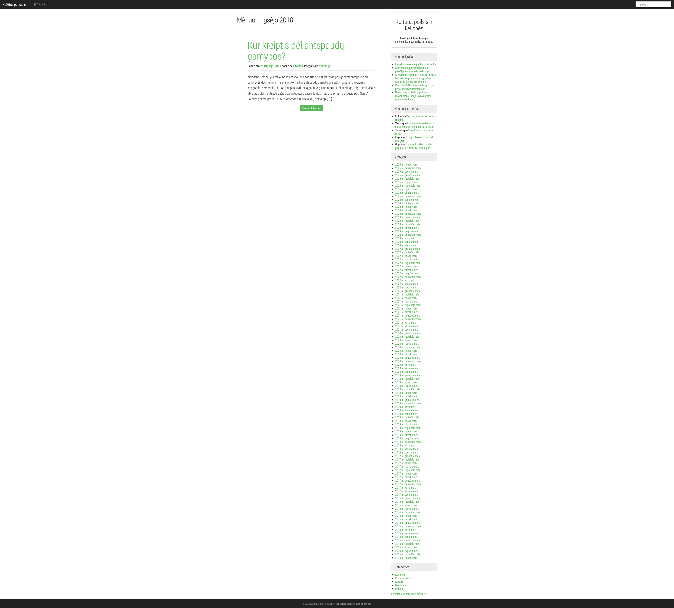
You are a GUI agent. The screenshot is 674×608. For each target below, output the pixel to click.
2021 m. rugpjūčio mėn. (408, 305)
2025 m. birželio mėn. (407, 192)
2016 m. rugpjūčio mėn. (408, 512)
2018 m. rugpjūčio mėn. (408, 428)
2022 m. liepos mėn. (406, 266)
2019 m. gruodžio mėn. (408, 375)
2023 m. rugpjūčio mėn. (408, 224)
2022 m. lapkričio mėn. (407, 252)
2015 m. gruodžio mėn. (408, 540)
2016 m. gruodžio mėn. (408, 498)
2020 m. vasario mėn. (407, 368)
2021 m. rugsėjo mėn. (407, 301)
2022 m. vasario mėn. (407, 284)
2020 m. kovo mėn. (405, 364)
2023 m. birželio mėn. (407, 227)
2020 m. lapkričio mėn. (407, 336)
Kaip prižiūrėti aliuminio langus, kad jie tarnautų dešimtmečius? (414, 87)
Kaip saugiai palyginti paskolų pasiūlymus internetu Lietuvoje (412, 69)
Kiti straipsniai (403, 578)
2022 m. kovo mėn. (405, 280)
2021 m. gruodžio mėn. (408, 291)
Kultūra (399, 581)
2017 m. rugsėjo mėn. (407, 466)
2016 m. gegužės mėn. (407, 522)
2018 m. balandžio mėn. (408, 442)
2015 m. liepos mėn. (406, 558)
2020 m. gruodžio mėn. (408, 333)
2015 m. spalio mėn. (406, 547)
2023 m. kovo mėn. (405, 238)
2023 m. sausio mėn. (406, 245)
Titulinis (41, 4)
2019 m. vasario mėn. (407, 410)
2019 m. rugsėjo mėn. (407, 385)
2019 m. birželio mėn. (407, 396)
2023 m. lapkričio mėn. (407, 220)
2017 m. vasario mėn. (407, 491)
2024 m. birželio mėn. (407, 210)
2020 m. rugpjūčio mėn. (408, 347)
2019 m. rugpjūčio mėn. (408, 389)
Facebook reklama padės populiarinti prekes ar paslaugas (413, 146)
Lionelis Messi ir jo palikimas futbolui (415, 64)
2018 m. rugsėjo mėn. (407, 424)
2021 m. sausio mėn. (406, 329)
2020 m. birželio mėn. (407, 354)
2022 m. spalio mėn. (406, 256)
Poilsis (399, 588)
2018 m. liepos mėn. (406, 431)
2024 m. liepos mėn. (406, 206)
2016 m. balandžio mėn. (408, 526)
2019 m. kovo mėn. (405, 407)
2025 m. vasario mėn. (407, 199)
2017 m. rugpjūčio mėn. (408, 470)
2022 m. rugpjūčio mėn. (408, 263)
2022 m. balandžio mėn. (408, 277)
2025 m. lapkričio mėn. (407, 178)
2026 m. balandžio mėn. (408, 168)
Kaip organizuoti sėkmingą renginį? (415, 117)
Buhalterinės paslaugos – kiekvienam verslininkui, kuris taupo (415, 125)
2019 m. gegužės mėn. (407, 400)
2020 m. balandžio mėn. (408, 361)
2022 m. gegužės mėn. (407, 273)
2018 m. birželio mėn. (407, 435)
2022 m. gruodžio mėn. (408, 249)
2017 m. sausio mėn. (406, 494)
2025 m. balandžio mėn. (408, 196)
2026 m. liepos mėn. (406, 164)
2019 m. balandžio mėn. (408, 403)
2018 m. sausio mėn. (406, 452)
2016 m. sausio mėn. (406, 536)
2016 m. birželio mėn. (407, 519)
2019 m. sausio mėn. (406, 414)
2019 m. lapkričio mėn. (407, 378)
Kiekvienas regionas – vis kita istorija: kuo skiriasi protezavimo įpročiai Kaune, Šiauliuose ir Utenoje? (415, 78)
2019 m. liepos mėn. (406, 393)
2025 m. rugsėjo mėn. (407, 182)
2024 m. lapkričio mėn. (407, 203)
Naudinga (325, 66)
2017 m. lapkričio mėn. (407, 459)
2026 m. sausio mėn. (406, 171)
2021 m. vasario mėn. (407, 326)
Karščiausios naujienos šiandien (408, 594)
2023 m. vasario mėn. (407, 242)
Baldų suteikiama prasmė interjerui (414, 139)
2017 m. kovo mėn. (405, 487)
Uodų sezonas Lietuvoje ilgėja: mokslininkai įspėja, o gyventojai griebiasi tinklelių (413, 95)
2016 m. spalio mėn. (406, 505)
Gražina (298, 66)
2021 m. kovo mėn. (405, 322)
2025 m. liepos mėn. (406, 189)
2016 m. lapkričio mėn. (407, 501)
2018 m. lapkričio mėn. (407, 417)
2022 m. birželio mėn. (407, 270)
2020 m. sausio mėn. (406, 371)
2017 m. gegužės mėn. (407, 480)
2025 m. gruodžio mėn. (408, 175)
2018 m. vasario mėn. (407, 449)
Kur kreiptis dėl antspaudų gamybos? (295, 50)
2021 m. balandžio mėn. (408, 319)
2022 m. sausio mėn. (406, 287)
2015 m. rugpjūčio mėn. (408, 554)
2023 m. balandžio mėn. (408, 234)
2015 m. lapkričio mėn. (407, 543)
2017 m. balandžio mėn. (408, 484)
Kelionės (400, 574)
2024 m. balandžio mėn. (408, 213)
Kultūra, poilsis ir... (15, 4)
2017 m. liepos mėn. (406, 473)
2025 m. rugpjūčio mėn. (408, 185)
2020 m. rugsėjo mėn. (407, 343)
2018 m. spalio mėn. (406, 421)
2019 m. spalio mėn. (406, 382)
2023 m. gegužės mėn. (407, 231)
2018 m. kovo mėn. (405, 445)
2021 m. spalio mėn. (406, 298)
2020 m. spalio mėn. (406, 340)
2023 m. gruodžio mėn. (408, 217)
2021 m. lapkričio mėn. (407, 294)
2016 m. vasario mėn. (407, 533)
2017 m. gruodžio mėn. (408, 456)
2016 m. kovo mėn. (405, 529)
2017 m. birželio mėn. (407, 477)
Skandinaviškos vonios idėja (414, 132)
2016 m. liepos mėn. (406, 515)
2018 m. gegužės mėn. (407, 438)
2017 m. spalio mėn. (406, 463)
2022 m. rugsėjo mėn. (407, 259)
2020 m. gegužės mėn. (407, 357)
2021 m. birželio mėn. (407, 312)
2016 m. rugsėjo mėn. (407, 508)
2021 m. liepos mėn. (406, 308)
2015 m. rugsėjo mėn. (407, 551)
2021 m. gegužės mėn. (407, 315)
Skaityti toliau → (311, 108)
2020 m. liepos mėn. (406, 350)
